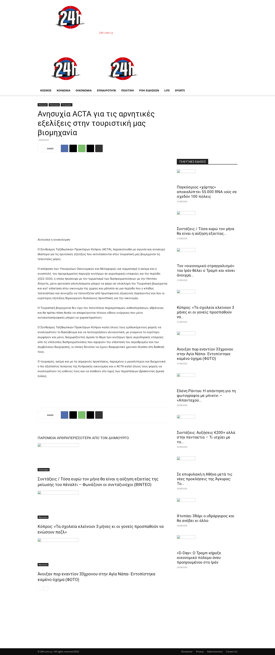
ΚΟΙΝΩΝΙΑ (63, 90)
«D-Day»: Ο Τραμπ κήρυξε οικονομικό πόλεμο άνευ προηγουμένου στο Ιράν (199, 558)
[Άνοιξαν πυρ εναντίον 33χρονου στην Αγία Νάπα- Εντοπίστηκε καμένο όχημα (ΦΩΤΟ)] (103, 552)
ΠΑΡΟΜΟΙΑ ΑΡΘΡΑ (53, 438)
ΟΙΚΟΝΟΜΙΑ (84, 90)
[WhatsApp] (81, 148)
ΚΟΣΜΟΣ (45, 90)
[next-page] (46, 588)
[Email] (90, 148)
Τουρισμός (66, 104)
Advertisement (214, 651)
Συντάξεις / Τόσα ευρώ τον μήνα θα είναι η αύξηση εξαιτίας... (205, 231)
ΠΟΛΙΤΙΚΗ (127, 90)
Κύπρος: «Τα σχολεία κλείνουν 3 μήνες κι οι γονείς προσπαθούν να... (205, 312)
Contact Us (231, 651)
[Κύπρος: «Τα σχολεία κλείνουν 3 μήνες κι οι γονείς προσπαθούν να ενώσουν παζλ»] (103, 505)
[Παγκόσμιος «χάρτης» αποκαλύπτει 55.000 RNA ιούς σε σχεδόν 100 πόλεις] (207, 175)
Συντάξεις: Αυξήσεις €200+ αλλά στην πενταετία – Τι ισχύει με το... (206, 437)
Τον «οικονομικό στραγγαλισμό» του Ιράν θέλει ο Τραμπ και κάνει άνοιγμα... (206, 270)
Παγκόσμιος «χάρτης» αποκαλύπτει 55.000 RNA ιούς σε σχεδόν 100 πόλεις (207, 192)
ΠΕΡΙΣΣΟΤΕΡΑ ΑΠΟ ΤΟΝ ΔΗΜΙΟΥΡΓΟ (98, 438)
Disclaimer (186, 651)
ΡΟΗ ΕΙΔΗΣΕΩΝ (149, 90)
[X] (73, 148)
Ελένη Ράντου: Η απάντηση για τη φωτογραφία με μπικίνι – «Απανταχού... (206, 395)
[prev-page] (40, 588)
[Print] (99, 148)
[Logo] (66, 84)
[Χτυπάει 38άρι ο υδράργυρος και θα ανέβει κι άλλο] (207, 504)
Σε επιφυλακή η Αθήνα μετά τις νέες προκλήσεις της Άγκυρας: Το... (204, 479)
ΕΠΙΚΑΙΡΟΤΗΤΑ (106, 90)
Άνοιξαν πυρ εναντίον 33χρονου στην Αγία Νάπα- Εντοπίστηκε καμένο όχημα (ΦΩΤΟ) (205, 354)
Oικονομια (54, 104)
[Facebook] (64, 148)
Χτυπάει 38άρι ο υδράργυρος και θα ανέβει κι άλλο (205, 518)
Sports (180, 90)
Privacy (200, 651)
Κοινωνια (43, 104)
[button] (232, 56)
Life (167, 90)
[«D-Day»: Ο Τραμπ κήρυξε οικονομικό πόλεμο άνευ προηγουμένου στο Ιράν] (207, 541)
